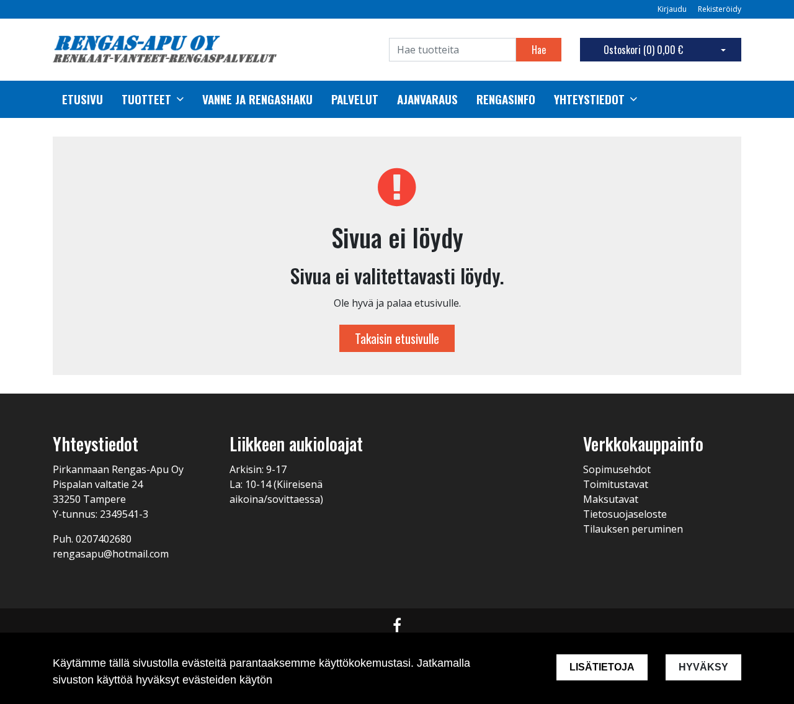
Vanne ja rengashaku (257, 99)
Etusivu (82, 99)
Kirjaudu (673, 9)
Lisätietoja (602, 667)
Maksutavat (610, 499)
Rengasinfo (505, 99)
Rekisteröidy (719, 9)
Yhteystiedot (589, 99)
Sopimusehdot (617, 469)
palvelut (354, 99)
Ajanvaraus (427, 99)
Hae (539, 49)
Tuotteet (146, 99)
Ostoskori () (643, 49)
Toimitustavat (615, 484)
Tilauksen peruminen (633, 529)
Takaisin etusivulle (397, 338)
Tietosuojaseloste (625, 514)
